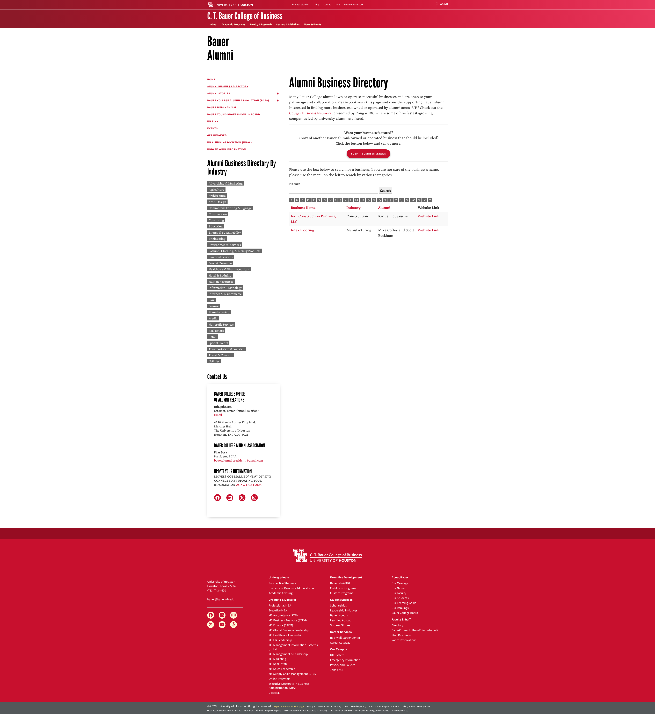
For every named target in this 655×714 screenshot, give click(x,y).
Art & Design (217, 202)
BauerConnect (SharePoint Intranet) (414, 630)
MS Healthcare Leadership (285, 635)
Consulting (216, 220)
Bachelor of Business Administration (292, 588)
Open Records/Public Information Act (224, 710)
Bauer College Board (404, 613)
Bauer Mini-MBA (340, 583)
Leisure (214, 306)
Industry (353, 207)
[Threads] (233, 624)
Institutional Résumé (253, 710)
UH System (337, 655)
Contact (328, 4)
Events (212, 128)
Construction (218, 214)
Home (211, 79)
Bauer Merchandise (222, 107)
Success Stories (340, 625)
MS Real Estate (278, 664)
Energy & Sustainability (225, 232)
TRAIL (346, 706)
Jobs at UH (337, 670)
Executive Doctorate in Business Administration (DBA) (289, 686)
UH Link (213, 121)
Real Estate (216, 330)
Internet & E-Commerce (225, 294)
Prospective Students (282, 583)
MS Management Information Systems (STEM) (293, 647)
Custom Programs (341, 593)
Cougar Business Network (310, 113)
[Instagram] (233, 615)
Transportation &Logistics (227, 349)
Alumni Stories (218, 93)
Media (213, 318)
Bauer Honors (339, 615)
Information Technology (225, 287)
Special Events (218, 343)
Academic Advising (281, 593)
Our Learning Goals (403, 603)
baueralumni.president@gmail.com (238, 460)
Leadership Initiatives (344, 610)
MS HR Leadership (280, 640)
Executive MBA (278, 610)
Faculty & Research (261, 24)
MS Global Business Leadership (289, 630)
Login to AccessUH (353, 4)
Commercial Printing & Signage (230, 208)
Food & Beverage (220, 263)
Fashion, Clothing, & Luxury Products (234, 251)
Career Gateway (340, 643)
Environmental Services (225, 245)
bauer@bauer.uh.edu (220, 599)
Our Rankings (400, 608)
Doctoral (274, 693)
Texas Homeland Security (329, 706)
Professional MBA (280, 605)
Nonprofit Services (221, 324)
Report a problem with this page (289, 706)
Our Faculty (398, 593)
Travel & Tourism (220, 355)
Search (443, 4)
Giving (316, 4)
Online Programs (279, 679)
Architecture (217, 195)
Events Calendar (300, 4)
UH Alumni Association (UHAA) (229, 142)
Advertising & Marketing (226, 183)
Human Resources (221, 281)
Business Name (303, 207)
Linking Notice (408, 706)
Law (211, 300)
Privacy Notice (423, 706)
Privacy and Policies (342, 665)
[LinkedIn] (222, 615)
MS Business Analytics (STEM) (288, 620)
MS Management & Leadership (288, 654)
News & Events (312, 24)
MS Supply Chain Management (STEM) (293, 674)
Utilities (214, 361)
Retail (212, 337)
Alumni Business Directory (227, 86)
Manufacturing (219, 312)
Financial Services (221, 257)
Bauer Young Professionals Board (233, 114)
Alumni (384, 207)
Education (216, 226)
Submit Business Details (368, 154)
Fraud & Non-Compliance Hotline (384, 706)
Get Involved (217, 135)
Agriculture (216, 189)
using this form (249, 484)
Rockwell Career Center (345, 638)
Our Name (398, 588)
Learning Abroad (340, 620)
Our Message (399, 583)
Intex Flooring (302, 230)
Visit (338, 4)
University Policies (399, 710)
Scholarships (338, 605)
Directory (397, 625)
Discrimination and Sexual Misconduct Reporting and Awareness (359, 710)
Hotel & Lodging (220, 275)
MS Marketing (277, 659)
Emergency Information (345, 660)
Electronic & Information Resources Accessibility (305, 710)
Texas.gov (310, 706)
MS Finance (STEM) (281, 625)
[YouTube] (222, 624)
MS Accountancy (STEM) (284, 615)
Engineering (217, 238)
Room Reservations (403, 640)
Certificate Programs (343, 588)
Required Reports (273, 710)
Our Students (400, 598)
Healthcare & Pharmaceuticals (229, 269)
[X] (210, 624)
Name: (294, 183)
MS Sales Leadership (282, 669)
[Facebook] (210, 615)
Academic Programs (233, 24)
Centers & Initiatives (288, 24)
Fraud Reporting (358, 706)
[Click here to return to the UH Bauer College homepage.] (327, 555)
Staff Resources (401, 635)
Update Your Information (226, 149)
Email (218, 415)
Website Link (428, 216)
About (213, 24)
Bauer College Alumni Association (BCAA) (238, 100)
